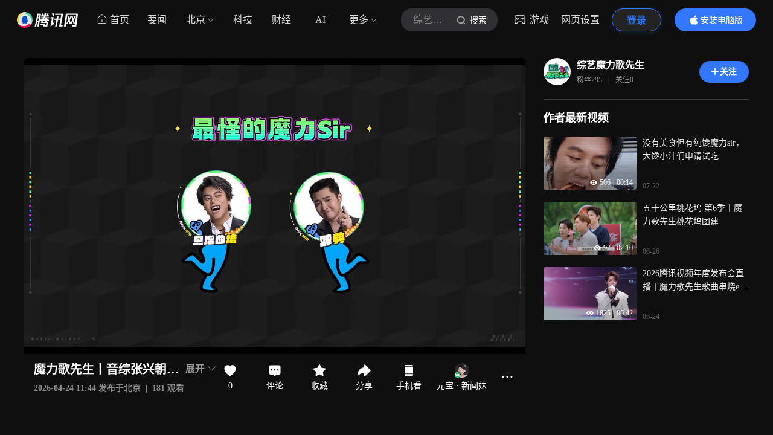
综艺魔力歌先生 (610, 65)
